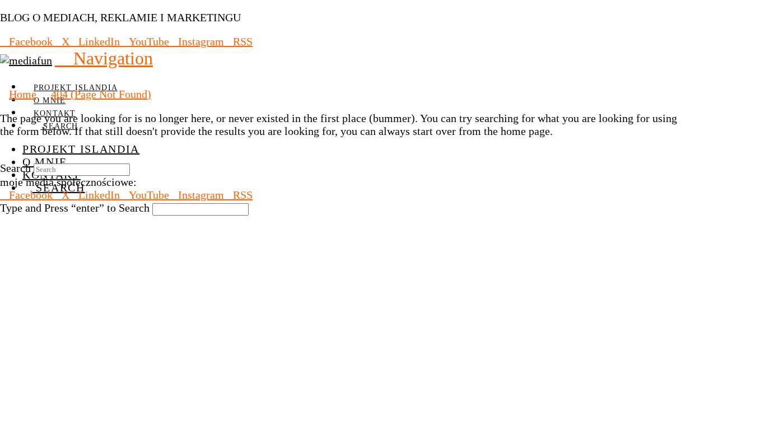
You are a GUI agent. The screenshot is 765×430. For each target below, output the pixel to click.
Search (15, 168)
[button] (104, 58)
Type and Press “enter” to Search (75, 208)
